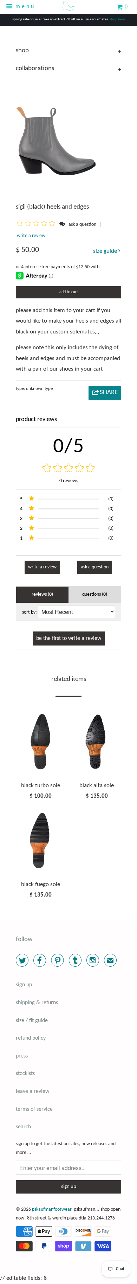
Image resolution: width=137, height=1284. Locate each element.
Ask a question (82, 224)
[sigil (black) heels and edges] (57, 130)
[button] (37, 224)
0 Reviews (68, 481)
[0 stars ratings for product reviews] (68, 469)
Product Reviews (36, 419)
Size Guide (105, 251)
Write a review (31, 235)
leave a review (32, 1091)
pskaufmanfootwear (51, 1209)
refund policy (31, 1038)
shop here (117, 19)
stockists (25, 1073)
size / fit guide (32, 1020)
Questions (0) (94, 594)
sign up (24, 985)
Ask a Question (95, 567)
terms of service (34, 1109)
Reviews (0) (42, 594)
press (22, 1056)
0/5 (68, 447)
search (23, 1127)
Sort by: (29, 612)
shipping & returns (37, 1003)
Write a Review (42, 567)
